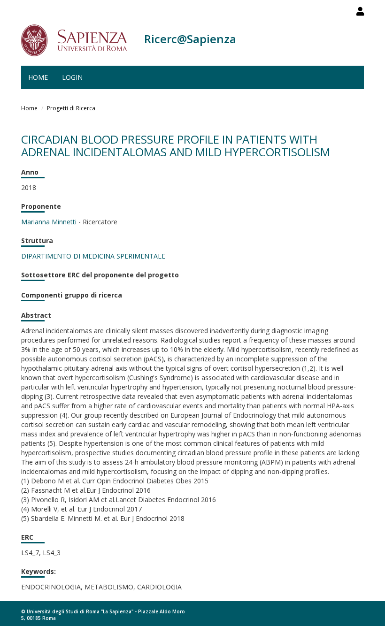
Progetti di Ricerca (71, 108)
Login (72, 77)
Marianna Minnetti (49, 221)
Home (38, 77)
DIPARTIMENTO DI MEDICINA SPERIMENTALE (93, 256)
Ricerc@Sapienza (190, 38)
